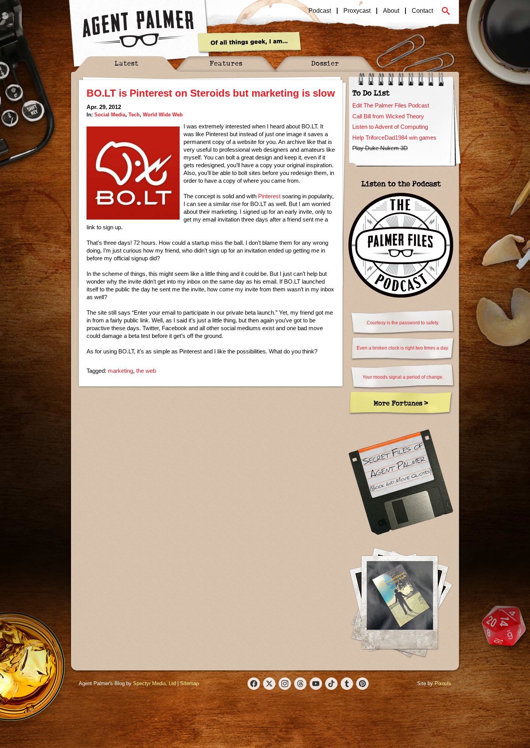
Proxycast (357, 11)
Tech (134, 115)
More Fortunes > (401, 403)
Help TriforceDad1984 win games (394, 137)
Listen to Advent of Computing (390, 126)
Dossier (325, 63)
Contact (422, 11)
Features (226, 63)
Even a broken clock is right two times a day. (403, 348)
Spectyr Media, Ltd (154, 683)
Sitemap (189, 683)
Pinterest (269, 196)
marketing (120, 370)
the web (146, 370)
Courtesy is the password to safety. (403, 323)
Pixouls (443, 683)
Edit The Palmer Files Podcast (390, 105)
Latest (126, 63)
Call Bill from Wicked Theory (388, 116)
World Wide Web (163, 115)
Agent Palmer (138, 29)
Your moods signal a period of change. (402, 377)
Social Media (109, 115)
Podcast (319, 11)
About (391, 11)
